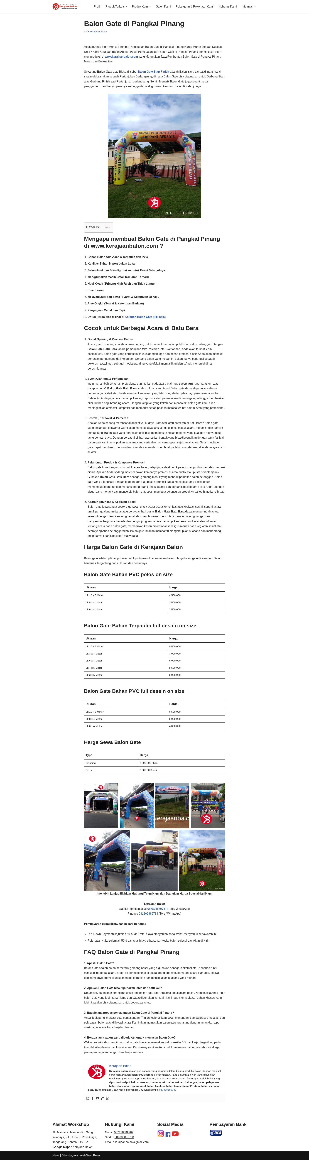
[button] (126, 6)
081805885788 (148, 913)
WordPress (93, 1155)
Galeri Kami (163, 6)
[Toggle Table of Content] (105, 227)
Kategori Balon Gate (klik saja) (145, 316)
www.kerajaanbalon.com (121, 56)
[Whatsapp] (107, 1098)
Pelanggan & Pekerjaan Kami (195, 6)
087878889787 (157, 908)
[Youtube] (97, 1098)
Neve (56, 1155)
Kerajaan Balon (98, 31)
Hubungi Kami (228, 6)
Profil (97, 6)
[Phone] (102, 1098)
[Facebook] (92, 1098)
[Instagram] (87, 1098)
